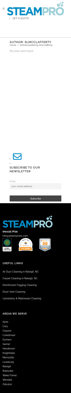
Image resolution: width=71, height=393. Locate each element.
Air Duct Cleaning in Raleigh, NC (21, 271)
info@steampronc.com (15, 235)
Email (13, 181)
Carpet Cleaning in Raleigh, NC (20, 278)
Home (13, 45)
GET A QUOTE (21, 18)
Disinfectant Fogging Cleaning (20, 285)
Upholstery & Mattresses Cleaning (22, 298)
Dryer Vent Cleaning (14, 291)
